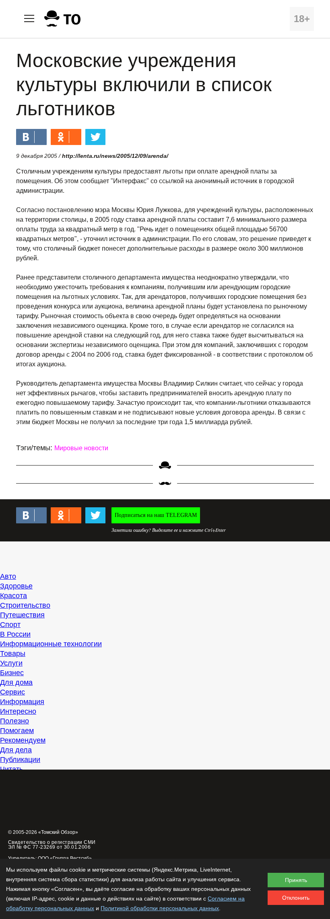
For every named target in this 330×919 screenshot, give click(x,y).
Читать (11, 769)
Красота (13, 596)
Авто (8, 576)
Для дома (16, 682)
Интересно (18, 711)
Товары (12, 653)
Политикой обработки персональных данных (160, 908)
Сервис (12, 692)
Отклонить (295, 897)
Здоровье (16, 586)
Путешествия (22, 615)
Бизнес (12, 673)
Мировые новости (81, 448)
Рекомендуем (22, 740)
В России (15, 634)
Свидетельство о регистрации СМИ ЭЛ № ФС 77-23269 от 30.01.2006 (52, 845)
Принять (296, 880)
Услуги (11, 663)
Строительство (25, 605)
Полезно (14, 721)
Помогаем (17, 731)
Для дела (16, 750)
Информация (22, 702)
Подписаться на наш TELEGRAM (156, 515)
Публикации (20, 760)
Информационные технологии (51, 644)
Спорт (10, 625)
